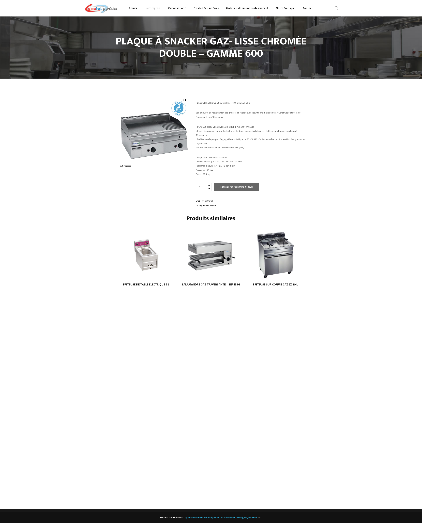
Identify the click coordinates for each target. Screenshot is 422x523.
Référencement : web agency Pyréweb (239, 518)
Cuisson (212, 206)
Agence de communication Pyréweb (202, 518)
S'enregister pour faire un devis (236, 187)
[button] (185, 100)
